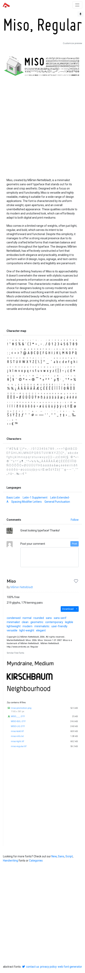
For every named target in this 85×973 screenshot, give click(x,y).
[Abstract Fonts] (6, 4)
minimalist (13, 622)
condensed (14, 618)
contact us (32, 966)
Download (68, 609)
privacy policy (48, 966)
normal (27, 618)
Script (69, 856)
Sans (61, 856)
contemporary (54, 622)
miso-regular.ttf (18, 746)
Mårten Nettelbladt (21, 587)
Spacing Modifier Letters (26, 501)
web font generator (70, 966)
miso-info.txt (17, 736)
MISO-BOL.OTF (18, 721)
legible (69, 622)
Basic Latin (13, 497)
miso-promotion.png (21, 708)
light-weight (26, 630)
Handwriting (10, 860)
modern (27, 626)
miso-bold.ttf (17, 731)
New (54, 856)
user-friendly (59, 626)
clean (25, 622)
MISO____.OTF (18, 716)
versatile (12, 630)
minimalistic (41, 626)
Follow (75, 519)
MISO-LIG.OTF (18, 726)
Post (74, 543)
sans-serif (60, 618)
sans (49, 618)
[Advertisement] (42, 123)
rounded (38, 618)
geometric (36, 622)
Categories (36, 860)
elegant (41, 630)
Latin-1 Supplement (35, 497)
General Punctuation (57, 501)
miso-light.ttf (17, 741)
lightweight (14, 626)
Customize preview (72, 43)
